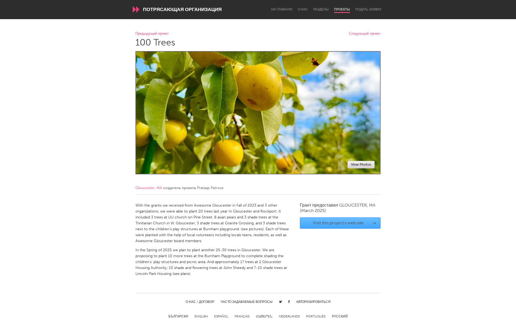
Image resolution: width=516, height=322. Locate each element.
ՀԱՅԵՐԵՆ (264, 316)
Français (242, 316)
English (201, 316)
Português (315, 316)
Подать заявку (368, 9)
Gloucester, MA (148, 188)
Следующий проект (365, 34)
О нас (303, 9)
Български (178, 316)
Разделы (321, 9)
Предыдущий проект (152, 34)
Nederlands (289, 316)
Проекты (342, 9)
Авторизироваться (313, 302)
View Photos (361, 164)
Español (221, 316)
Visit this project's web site (345, 222)
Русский (340, 316)
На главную (281, 9)
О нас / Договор (200, 302)
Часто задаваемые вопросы (247, 302)
